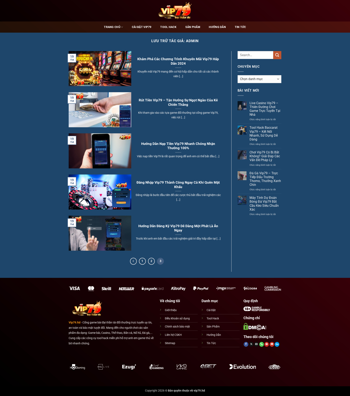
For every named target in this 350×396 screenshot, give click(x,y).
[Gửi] (277, 55)
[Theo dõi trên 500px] (277, 344)
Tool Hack (168, 27)
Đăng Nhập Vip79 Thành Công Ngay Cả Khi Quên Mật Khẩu (178, 185)
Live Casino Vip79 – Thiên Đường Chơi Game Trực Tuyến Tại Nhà (265, 109)
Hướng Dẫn (217, 27)
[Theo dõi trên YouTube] (272, 344)
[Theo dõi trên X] (251, 344)
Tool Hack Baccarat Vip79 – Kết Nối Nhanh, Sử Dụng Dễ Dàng (264, 133)
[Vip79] (175, 11)
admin (192, 41)
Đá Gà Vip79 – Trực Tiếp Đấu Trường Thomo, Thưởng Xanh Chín (265, 179)
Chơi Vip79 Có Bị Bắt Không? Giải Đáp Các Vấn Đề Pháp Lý (265, 156)
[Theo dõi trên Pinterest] (266, 344)
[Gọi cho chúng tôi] (261, 344)
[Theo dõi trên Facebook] (246, 344)
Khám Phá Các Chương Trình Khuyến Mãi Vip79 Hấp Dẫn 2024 (178, 61)
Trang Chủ (112, 27)
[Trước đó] (133, 261)
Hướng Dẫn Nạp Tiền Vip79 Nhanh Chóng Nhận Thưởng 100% (178, 146)
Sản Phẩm (192, 27)
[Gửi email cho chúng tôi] (256, 344)
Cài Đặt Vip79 (142, 27)
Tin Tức (240, 27)
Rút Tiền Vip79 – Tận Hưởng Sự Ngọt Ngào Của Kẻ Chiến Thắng (178, 102)
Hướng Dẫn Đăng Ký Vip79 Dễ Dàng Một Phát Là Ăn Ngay (178, 228)
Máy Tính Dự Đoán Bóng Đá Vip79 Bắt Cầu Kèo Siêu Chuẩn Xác (264, 203)
